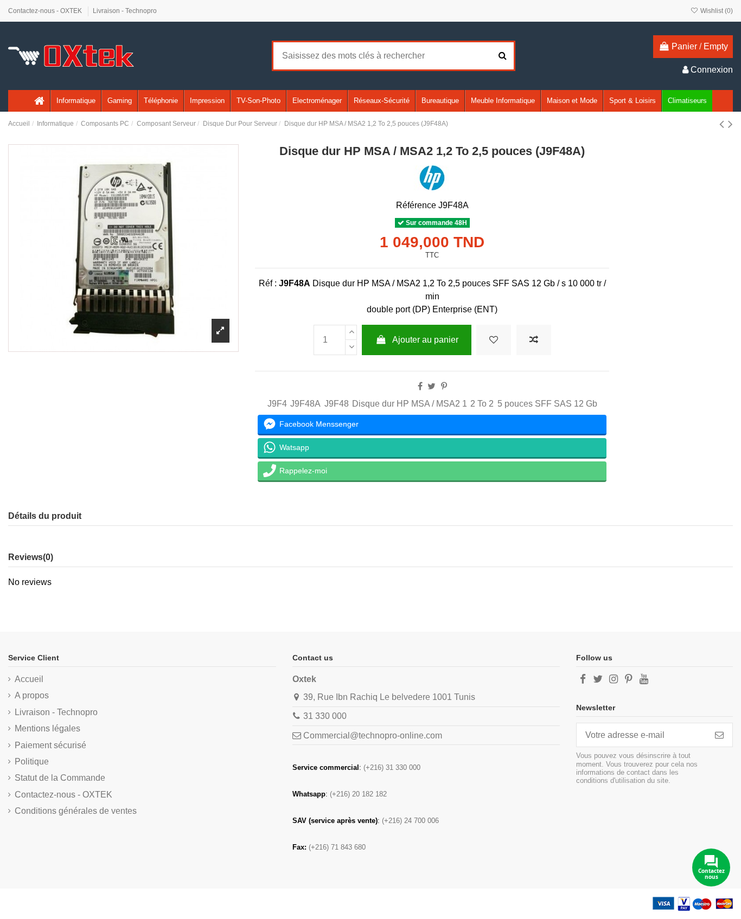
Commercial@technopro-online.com (372, 735)
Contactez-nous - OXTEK (46, 11)
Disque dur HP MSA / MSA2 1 (409, 403)
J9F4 (277, 403)
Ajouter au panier (425, 339)
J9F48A (305, 403)
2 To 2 (482, 403)
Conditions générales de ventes (76, 810)
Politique (32, 761)
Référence (416, 205)
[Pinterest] (444, 386)
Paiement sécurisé (50, 745)
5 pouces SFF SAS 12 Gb (547, 403)
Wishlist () (716, 11)
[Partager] (420, 386)
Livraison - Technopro (125, 11)
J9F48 (336, 403)
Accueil (29, 679)
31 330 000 (325, 716)
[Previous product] (723, 124)
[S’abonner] (719, 735)
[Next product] (730, 124)
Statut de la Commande (60, 777)
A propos (32, 695)
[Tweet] (431, 386)
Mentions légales (47, 728)
